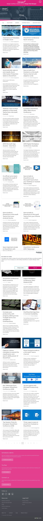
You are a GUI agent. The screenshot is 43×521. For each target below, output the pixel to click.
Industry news (37, 22)
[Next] (37, 443)
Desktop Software (6, 500)
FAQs (3, 504)
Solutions (9, 22)
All (3, 22)
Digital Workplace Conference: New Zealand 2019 (29, 280)
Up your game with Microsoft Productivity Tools (30, 387)
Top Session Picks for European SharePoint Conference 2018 (10, 424)
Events (17, 22)
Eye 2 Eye (38, 518)
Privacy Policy (25, 500)
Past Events (33, 41)
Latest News (4, 508)
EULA (23, 504)
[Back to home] (5, 9)
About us (4, 512)
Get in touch (6, 484)
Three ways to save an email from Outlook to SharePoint (30, 424)
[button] (40, 9)
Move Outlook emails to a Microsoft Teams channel (31, 352)
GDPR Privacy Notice (27, 502)
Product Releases (12, 323)
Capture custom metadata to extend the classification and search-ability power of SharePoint (11, 354)
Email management (15, 41)
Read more (5, 52)
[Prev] (6, 443)
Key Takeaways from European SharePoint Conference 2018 (10, 387)
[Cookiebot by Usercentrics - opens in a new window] (37, 252)
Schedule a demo (7, 459)
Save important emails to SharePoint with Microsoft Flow (10, 249)
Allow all (35, 267)
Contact (11, 512)
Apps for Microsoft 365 (7, 502)
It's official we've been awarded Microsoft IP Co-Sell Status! (10, 178)
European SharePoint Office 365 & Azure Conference (30, 110)
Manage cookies (20, 267)
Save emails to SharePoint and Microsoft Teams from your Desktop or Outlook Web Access (31, 179)
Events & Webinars (6, 506)
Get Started (6, 472)
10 (33, 443)
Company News (26, 22)
